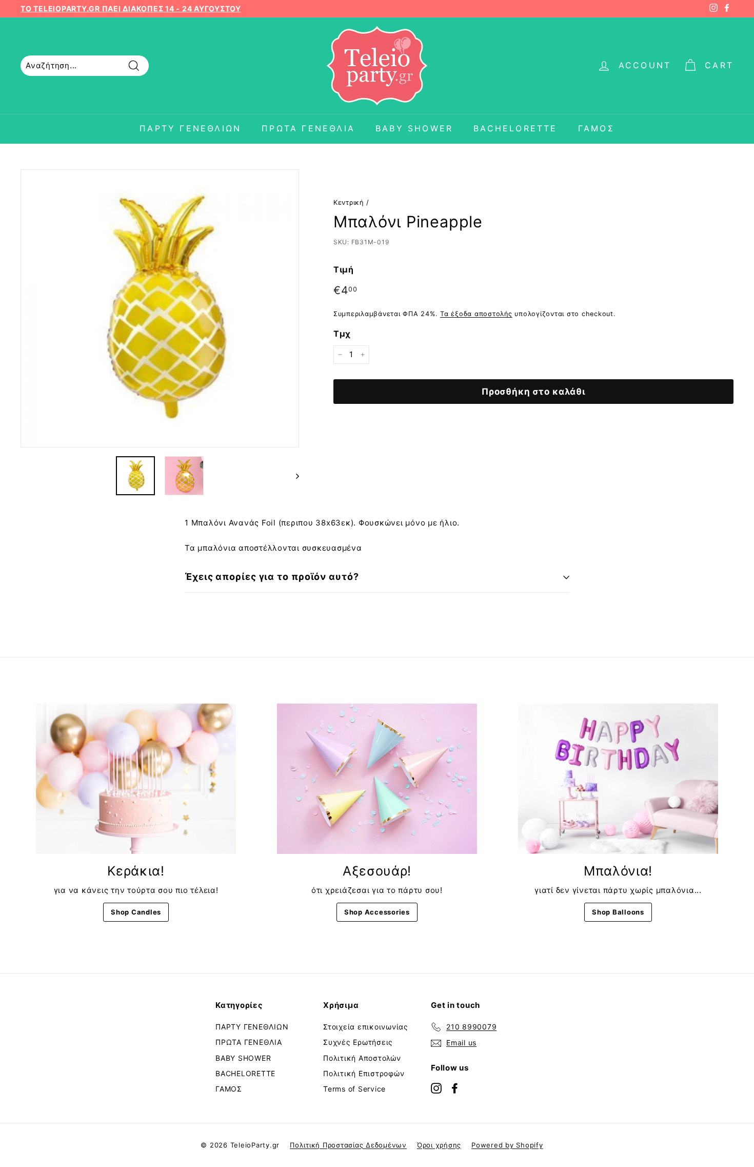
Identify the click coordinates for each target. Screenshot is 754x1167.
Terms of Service (354, 1088)
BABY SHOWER (414, 128)
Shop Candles (136, 912)
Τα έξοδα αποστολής (476, 314)
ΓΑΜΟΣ (596, 128)
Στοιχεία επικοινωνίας (365, 1026)
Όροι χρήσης (439, 1145)
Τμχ (342, 333)
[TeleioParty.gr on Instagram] (436, 1088)
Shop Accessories (377, 912)
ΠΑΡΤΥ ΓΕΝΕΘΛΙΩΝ (190, 128)
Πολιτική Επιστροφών (363, 1073)
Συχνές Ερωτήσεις (358, 1042)
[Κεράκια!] (136, 778)
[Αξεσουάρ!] (377, 778)
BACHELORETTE (515, 128)
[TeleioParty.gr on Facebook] (454, 1088)
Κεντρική (348, 202)
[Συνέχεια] (292, 475)
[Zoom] (160, 309)
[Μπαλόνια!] (618, 778)
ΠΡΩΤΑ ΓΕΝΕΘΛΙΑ (308, 128)
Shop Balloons (618, 912)
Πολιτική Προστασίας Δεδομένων (348, 1145)
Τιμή (343, 269)
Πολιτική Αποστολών (362, 1058)
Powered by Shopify (507, 1145)
